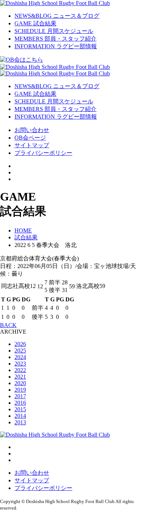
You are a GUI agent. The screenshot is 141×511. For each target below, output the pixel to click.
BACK (8, 325)
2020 (20, 383)
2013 (20, 422)
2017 (20, 396)
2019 (20, 390)
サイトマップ (31, 145)
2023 (20, 363)
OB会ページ (30, 138)
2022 (20, 370)
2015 (20, 409)
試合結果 (26, 237)
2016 (20, 403)
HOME (23, 230)
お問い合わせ (31, 130)
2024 (20, 357)
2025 (20, 350)
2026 (20, 344)
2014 (20, 416)
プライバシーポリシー (43, 153)
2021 (20, 377)
